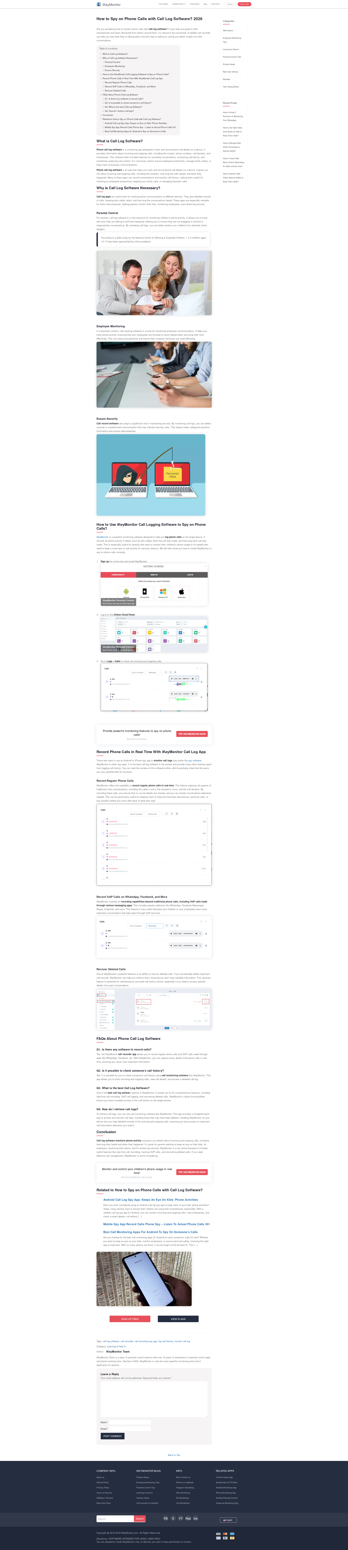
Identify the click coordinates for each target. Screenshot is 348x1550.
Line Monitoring (182, 1503)
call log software (111, 1341)
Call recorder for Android (147, 1503)
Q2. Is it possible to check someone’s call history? (128, 102)
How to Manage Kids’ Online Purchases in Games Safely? (232, 147)
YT (181, 1518)
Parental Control (112, 61)
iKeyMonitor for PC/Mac (226, 1482)
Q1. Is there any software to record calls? (124, 98)
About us (100, 1477)
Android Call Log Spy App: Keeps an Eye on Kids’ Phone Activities (136, 123)
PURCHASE (195, 4)
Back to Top (174, 1455)
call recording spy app (146, 1341)
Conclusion (108, 114)
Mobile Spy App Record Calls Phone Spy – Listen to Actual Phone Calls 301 (140, 127)
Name (104, 1422)
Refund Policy (103, 1482)
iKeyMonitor (102, 537)
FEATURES (163, 4)
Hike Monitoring (183, 1493)
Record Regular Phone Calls (118, 82)
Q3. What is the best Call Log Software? (123, 106)
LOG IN (230, 4)
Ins (196, 1518)
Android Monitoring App (226, 1487)
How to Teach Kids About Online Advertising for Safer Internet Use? (233, 162)
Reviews (226, 79)
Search (140, 1518)
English (229, 1520)
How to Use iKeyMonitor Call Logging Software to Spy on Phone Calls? (136, 74)
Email (104, 1428)
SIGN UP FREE (130, 1319)
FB (166, 1518)
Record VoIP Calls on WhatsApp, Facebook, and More (130, 86)
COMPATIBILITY (179, 4)
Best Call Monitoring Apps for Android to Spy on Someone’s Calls (135, 131)
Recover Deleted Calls (115, 90)
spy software (194, 760)
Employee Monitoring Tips (147, 1482)
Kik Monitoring (182, 1498)
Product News (229, 64)
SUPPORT (215, 4)
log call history (165, 1341)
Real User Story (104, 1503)
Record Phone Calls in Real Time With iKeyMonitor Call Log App (133, 78)
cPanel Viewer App (224, 1477)
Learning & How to (116, 1346)
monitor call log (182, 1341)
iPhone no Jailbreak (184, 1482)
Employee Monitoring (115, 65)
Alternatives (228, 30)
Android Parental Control (226, 1498)
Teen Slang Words (231, 86)
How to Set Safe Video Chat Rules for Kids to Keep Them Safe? (232, 131)
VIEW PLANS (178, 1319)
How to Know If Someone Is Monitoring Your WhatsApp (233, 116)
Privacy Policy (103, 1487)
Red (188, 1518)
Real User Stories (230, 71)
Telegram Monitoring (185, 1487)
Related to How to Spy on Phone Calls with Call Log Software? (132, 118)
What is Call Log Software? (115, 53)
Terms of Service (104, 1493)
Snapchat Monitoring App (227, 1503)
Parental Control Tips (232, 56)
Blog (205, 4)
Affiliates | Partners (105, 1498)
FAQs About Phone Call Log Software (120, 94)
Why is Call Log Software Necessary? (120, 57)
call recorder (127, 1341)
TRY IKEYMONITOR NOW (192, 734)
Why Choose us (183, 1477)
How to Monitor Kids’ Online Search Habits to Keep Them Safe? (233, 177)
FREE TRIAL (244, 4)
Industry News (142, 1498)
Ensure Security (112, 70)
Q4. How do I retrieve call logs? (119, 110)
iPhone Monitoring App (226, 1493)
